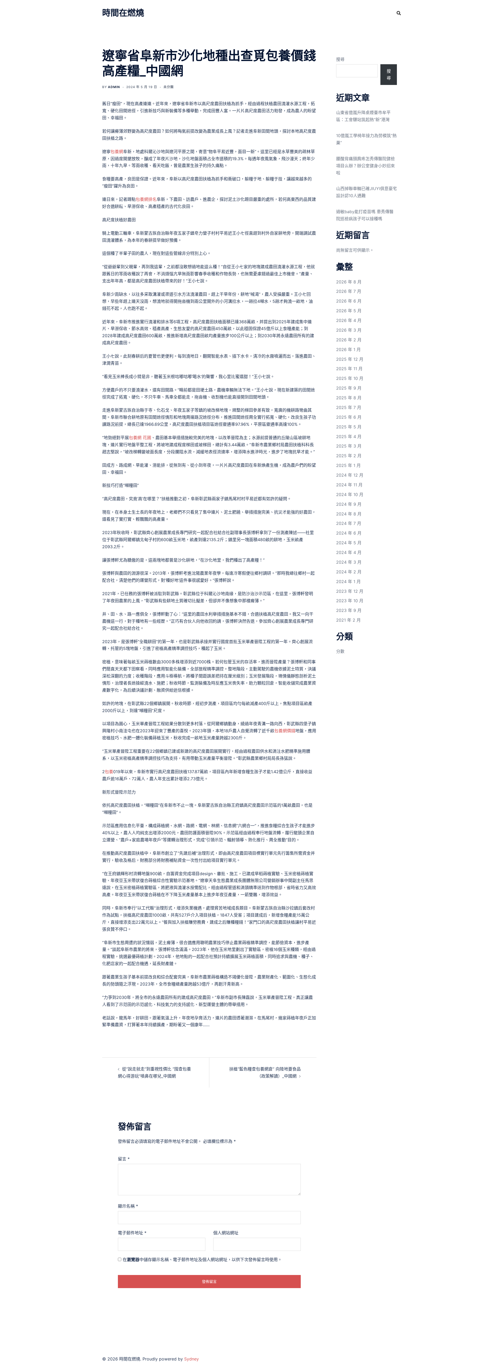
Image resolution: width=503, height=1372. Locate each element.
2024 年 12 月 (349, 475)
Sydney (191, 1359)
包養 (109, 771)
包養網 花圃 (140, 437)
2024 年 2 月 (349, 571)
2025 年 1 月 (348, 465)
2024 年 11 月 (349, 484)
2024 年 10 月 (349, 494)
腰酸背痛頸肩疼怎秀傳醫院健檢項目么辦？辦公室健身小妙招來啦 (365, 165)
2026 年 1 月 (348, 349)
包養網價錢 (284, 730)
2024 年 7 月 (348, 523)
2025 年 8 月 (349, 397)
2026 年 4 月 (349, 320)
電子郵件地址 (132, 1232)
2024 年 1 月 (348, 581)
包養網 (117, 151)
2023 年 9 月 (349, 610)
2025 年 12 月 (349, 359)
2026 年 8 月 (349, 281)
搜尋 (340, 59)
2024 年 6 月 (349, 533)
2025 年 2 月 (349, 455)
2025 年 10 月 (349, 378)
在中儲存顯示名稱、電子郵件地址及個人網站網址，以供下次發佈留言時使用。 (202, 1259)
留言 (124, 1158)
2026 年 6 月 (349, 301)
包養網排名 (146, 199)
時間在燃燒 (123, 13)
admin (114, 87)
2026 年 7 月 (348, 291)
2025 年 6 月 (349, 417)
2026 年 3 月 (349, 330)
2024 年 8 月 (349, 513)
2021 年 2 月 (348, 620)
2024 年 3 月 (349, 562)
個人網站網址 (225, 1232)
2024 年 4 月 (349, 552)
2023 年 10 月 (349, 600)
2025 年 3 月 (349, 446)
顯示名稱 (128, 1206)
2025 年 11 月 (349, 368)
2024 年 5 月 (349, 542)
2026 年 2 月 (349, 339)
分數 (340, 651)
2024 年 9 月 (349, 504)
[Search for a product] (399, 13)
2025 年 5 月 (349, 426)
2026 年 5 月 (349, 310)
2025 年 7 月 (348, 407)
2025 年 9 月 (349, 388)
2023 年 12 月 (349, 591)
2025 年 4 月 (349, 436)
